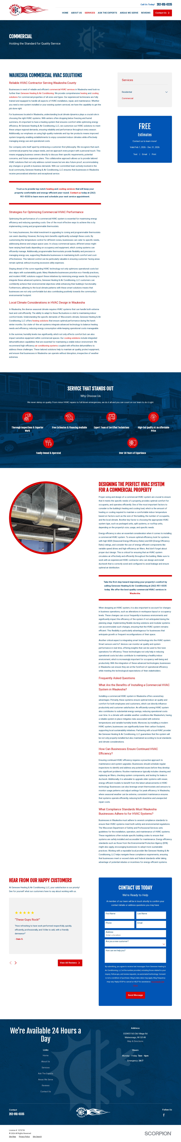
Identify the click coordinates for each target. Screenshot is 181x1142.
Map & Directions (135, 1041)
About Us (45, 1061)
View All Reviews (68, 962)
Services (46, 1067)
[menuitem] (143, 92)
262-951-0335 (164, 4)
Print (154, 154)
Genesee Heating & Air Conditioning (37, 93)
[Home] (28, 10)
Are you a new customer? (117, 941)
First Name (110, 913)
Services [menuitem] (90, 13)
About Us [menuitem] (76, 13)
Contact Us (160, 13)
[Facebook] (163, 1115)
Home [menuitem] (65, 13)
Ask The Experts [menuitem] (107, 13)
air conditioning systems (46, 345)
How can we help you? (115, 950)
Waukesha (135, 593)
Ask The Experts (45, 1073)
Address (109, 932)
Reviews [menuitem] (145, 13)
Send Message (135, 995)
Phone (109, 923)
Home (46, 1055)
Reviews (45, 1085)
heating (83, 93)
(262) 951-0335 (159, 586)
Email (144, 154)
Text (135, 154)
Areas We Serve (45, 1079)
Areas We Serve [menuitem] (129, 13)
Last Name (142, 913)
